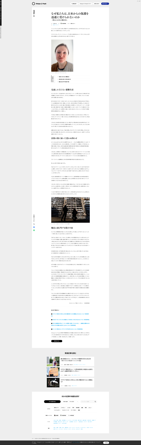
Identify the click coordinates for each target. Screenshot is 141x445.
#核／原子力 (90, 421)
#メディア (85, 421)
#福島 (57, 427)
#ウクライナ (84, 364)
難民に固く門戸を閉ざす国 (64, 81)
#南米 (82, 429)
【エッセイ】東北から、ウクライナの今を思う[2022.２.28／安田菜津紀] (68, 329)
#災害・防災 (89, 420)
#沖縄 (60, 427)
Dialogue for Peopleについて (85, 3)
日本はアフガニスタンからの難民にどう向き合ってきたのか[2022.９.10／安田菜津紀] (71, 319)
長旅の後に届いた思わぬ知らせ (65, 79)
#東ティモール (55, 429)
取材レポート (73, 23)
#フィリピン (61, 429)
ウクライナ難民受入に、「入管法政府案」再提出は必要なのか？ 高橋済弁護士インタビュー (77, 370)
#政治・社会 (60, 421)
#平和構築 (55, 421)
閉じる (107, 442)
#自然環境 (71, 421)
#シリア (73, 427)
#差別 (75, 364)
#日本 (63, 427)
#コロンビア (78, 429)
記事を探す (74, 3)
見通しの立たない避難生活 (64, 76)
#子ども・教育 (74, 420)
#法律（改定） (75, 375)
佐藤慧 (65, 364)
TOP (32, 438)
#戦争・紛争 (80, 420)
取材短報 (77, 407)
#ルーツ (60, 423)
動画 (79, 410)
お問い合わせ (96, 3)
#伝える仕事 (64, 423)
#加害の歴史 (55, 423)
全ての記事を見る (52, 401)
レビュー (90, 407)
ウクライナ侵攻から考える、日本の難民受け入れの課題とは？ (77, 381)
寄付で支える (104, 3)
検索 (95, 401)
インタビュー (69, 375)
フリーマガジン (73, 410)
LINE (34, 230)
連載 (82, 407)
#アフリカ (91, 427)
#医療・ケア (94, 420)
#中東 (88, 427)
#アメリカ (73, 429)
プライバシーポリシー (76, 442)
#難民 (77, 364)
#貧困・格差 (84, 420)
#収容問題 (63, 420)
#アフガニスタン (83, 427)
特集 (86, 407)
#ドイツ (69, 429)
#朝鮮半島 (66, 427)
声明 (73, 407)
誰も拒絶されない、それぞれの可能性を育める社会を (76, 359)
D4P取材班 (72, 415)
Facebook (34, 227)
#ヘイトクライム (80, 364)
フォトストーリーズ (65, 410)
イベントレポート (57, 410)
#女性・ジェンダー (66, 421)
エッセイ (68, 407)
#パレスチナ (78, 427)
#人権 (54, 420)
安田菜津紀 (64, 23)
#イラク (70, 427)
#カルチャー (76, 421)
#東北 (54, 427)
